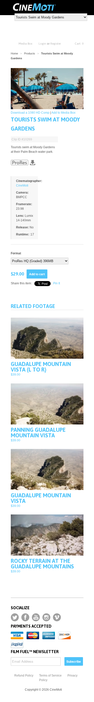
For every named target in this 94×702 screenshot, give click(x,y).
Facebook (25, 617)
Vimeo (57, 617)
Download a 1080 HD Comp (30, 112)
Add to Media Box (63, 112)
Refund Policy (23, 675)
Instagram (46, 617)
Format (16, 253)
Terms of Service (50, 675)
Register (55, 43)
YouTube (36, 617)
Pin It (56, 283)
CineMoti (22, 185)
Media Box (25, 43)
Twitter (15, 617)
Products (29, 53)
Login (42, 43)
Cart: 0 (79, 43)
